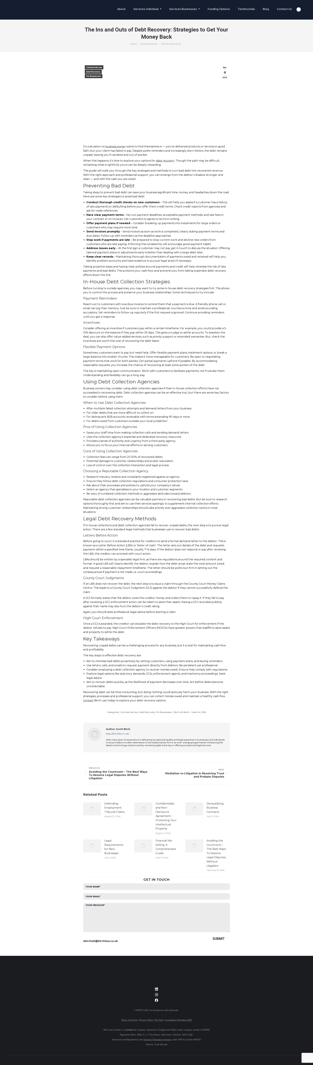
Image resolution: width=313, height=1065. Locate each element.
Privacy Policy (146, 1020)
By (181, 712)
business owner (115, 146)
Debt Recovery (93, 72)
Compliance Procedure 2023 (178, 1020)
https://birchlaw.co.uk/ (117, 733)
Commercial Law (94, 67)
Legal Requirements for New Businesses (113, 847)
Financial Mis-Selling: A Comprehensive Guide (166, 847)
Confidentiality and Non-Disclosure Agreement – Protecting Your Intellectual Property (166, 816)
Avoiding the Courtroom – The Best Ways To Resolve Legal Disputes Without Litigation (216, 853)
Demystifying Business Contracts (215, 807)
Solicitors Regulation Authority (157, 1039)
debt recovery (165, 160)
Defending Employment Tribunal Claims (114, 807)
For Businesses (93, 76)
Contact (88, 700)
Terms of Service (129, 1020)
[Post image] (92, 808)
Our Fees (159, 1020)
